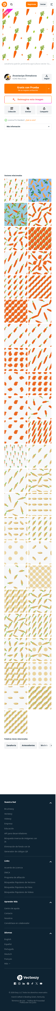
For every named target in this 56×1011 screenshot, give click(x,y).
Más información (13, 126)
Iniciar (43, 4)
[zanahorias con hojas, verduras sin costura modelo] (15, 214)
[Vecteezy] (4, 4)
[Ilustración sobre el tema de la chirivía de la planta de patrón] (15, 746)
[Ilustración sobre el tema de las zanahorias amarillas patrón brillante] (15, 262)
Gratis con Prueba (28, 88)
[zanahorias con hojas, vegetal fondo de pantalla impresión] (15, 238)
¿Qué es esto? (30, 120)
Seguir (46, 78)
